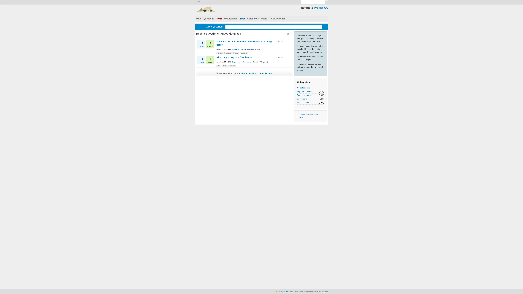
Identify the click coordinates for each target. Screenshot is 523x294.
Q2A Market (324, 291)
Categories (253, 19)
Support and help (304, 91)
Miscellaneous (303, 102)
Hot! (219, 19)
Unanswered (230, 19)
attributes (244, 53)
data (236, 53)
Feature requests (304, 95)
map (224, 65)
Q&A (198, 19)
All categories (303, 88)
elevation (220, 53)
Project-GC (321, 7)
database (229, 53)
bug (219, 65)
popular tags (266, 73)
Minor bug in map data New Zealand (234, 57)
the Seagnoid (247, 62)
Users (264, 19)
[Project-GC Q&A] (205, 10)
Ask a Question (277, 19)
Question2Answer (288, 291)
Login (198, 2)
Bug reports (302, 99)
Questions (208, 19)
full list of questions (248, 73)
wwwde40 (250, 49)
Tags (242, 19)
